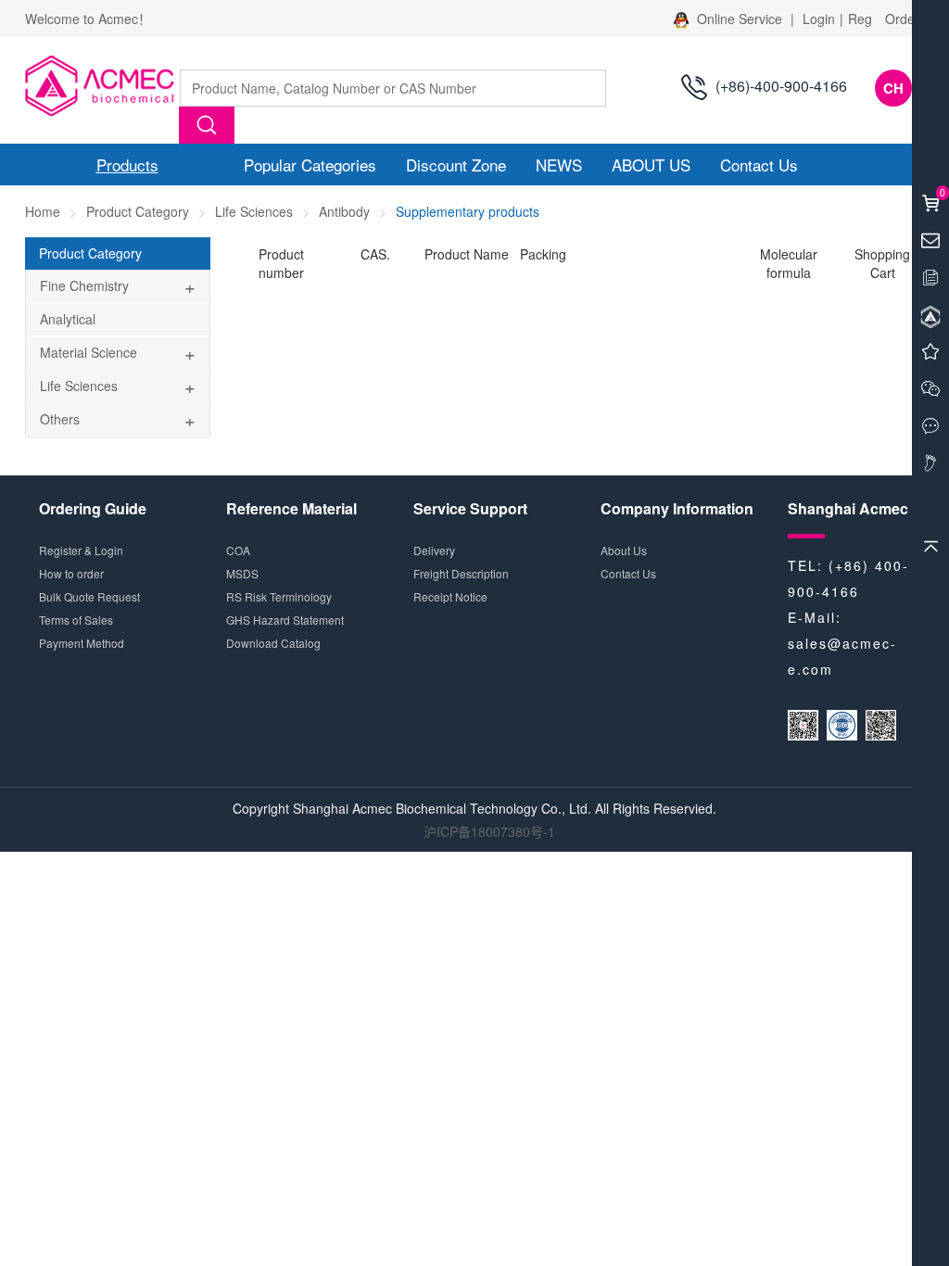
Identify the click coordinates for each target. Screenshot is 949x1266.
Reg (860, 18)
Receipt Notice (450, 596)
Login (819, 18)
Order (902, 18)
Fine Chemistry (84, 285)
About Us (624, 550)
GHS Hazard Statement (285, 619)
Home (42, 211)
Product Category (137, 211)
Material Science (88, 352)
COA (238, 550)
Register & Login (81, 550)
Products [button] (127, 164)
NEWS (559, 164)
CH (893, 88)
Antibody (344, 211)
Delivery (434, 550)
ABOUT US (651, 164)
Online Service (739, 18)
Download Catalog (273, 643)
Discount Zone (456, 164)
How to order (71, 573)
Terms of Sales (76, 619)
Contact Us (759, 164)
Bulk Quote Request (89, 596)
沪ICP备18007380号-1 (489, 831)
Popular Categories (310, 164)
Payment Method (81, 643)
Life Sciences (254, 211)
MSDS (242, 573)
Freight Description (461, 573)
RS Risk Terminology (279, 596)
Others (60, 419)
